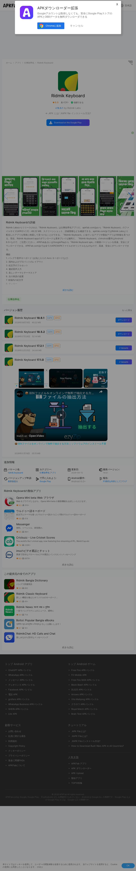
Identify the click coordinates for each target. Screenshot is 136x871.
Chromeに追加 (53, 25)
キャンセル (76, 25)
